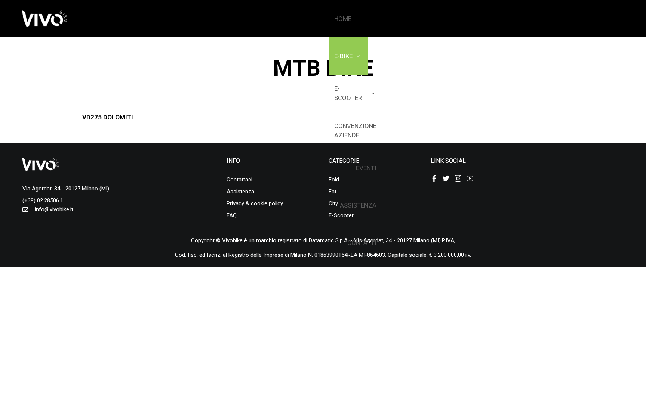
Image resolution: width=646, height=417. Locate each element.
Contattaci (239, 179)
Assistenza (240, 191)
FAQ (232, 215)
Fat (332, 191)
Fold (334, 179)
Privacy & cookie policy (255, 203)
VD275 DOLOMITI (107, 117)
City (333, 203)
